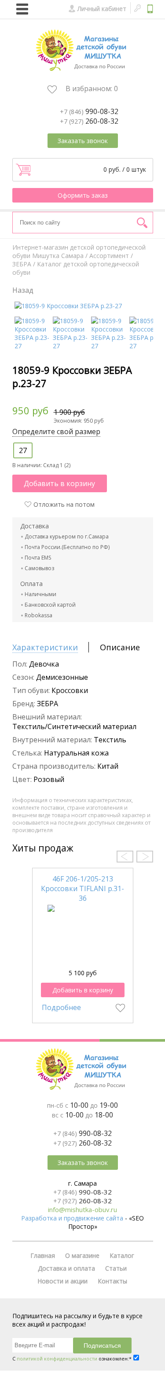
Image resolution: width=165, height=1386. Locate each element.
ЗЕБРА (21, 264)
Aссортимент (109, 255)
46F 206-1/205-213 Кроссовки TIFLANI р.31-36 (82, 888)
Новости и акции (62, 1281)
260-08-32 (89, 121)
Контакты (112, 1281)
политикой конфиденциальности (57, 1358)
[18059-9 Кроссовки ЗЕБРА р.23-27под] (32, 346)
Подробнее (61, 1007)
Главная (42, 1255)
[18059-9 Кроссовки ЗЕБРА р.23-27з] (70, 346)
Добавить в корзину (59, 483)
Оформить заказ (83, 195)
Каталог (122, 1255)
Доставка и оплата (66, 1268)
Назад (22, 290)
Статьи (116, 1268)
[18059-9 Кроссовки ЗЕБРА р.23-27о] (147, 346)
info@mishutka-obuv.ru (82, 1209)
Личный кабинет (101, 8)
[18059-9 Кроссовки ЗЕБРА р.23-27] (68, 306)
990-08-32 (89, 111)
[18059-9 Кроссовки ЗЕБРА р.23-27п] (109, 346)
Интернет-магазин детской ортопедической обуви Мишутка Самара (79, 251)
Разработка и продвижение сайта (72, 1218)
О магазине (82, 1255)
